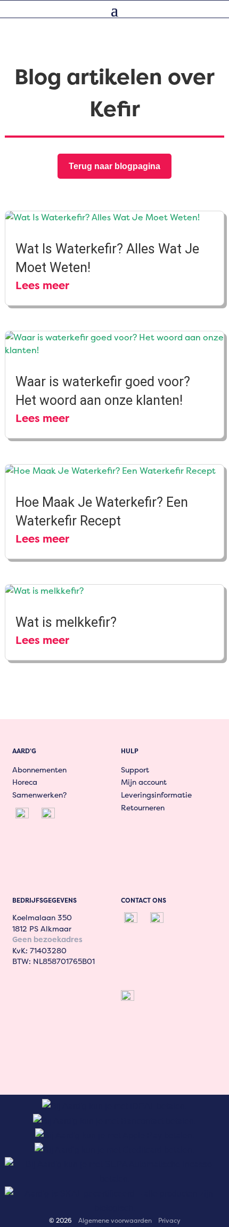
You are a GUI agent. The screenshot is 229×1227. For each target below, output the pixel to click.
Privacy (169, 1220)
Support (135, 769)
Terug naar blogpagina (114, 166)
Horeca (24, 782)
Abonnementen (39, 769)
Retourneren (143, 807)
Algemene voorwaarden (115, 1220)
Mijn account (144, 782)
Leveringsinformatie (156, 795)
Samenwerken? (39, 795)
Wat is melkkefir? (66, 622)
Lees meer (42, 285)
